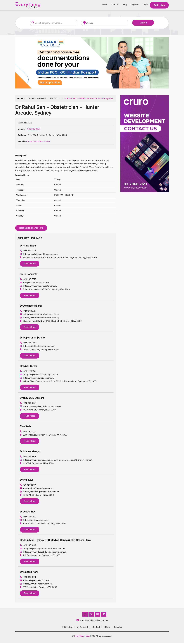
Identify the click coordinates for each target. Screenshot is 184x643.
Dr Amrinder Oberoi (31, 305)
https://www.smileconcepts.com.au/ (40, 286)
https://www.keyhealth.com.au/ (37, 583)
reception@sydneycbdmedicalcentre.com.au (44, 548)
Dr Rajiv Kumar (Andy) (32, 337)
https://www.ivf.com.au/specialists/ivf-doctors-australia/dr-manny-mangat (57, 460)
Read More (29, 263)
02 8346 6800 (30, 456)
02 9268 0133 (29, 545)
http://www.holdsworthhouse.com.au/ (40, 254)
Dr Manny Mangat (30, 451)
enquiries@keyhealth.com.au (36, 580)
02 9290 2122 (29, 431)
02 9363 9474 (33, 129)
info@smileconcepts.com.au (36, 282)
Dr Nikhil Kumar (28, 366)
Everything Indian (82, 636)
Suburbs (118, 627)
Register (134, 4)
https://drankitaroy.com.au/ (35, 520)
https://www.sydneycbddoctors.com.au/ (42, 406)
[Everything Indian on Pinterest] (104, 614)
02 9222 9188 (29, 371)
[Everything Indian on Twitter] (91, 614)
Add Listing (159, 5)
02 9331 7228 (29, 250)
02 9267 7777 (29, 279)
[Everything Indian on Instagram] (97, 614)
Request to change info (31, 227)
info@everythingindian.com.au (94, 620)
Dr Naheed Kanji (29, 571)
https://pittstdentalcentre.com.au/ (38, 346)
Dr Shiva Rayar (28, 245)
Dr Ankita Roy (28, 511)
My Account (82, 627)
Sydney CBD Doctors (32, 397)
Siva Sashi (25, 426)
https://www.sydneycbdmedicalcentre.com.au (44, 552)
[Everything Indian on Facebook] (85, 614)
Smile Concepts (28, 274)
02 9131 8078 (29, 311)
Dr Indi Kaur (26, 479)
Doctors (54, 98)
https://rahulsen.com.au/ (39, 141)
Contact (114, 4)
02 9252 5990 (29, 516)
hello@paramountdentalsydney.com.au (41, 314)
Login (145, 4)
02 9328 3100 (29, 577)
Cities (107, 627)
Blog (124, 4)
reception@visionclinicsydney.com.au (40, 374)
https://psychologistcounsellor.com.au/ (41, 491)
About (104, 4)
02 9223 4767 (29, 342)
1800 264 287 (29, 485)
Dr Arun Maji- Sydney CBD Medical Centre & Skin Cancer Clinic (55, 540)
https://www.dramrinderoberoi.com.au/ (41, 317)
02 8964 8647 (30, 403)
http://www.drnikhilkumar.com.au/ (38, 378)
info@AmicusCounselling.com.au (38, 488)
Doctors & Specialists (36, 98)
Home (20, 98)
